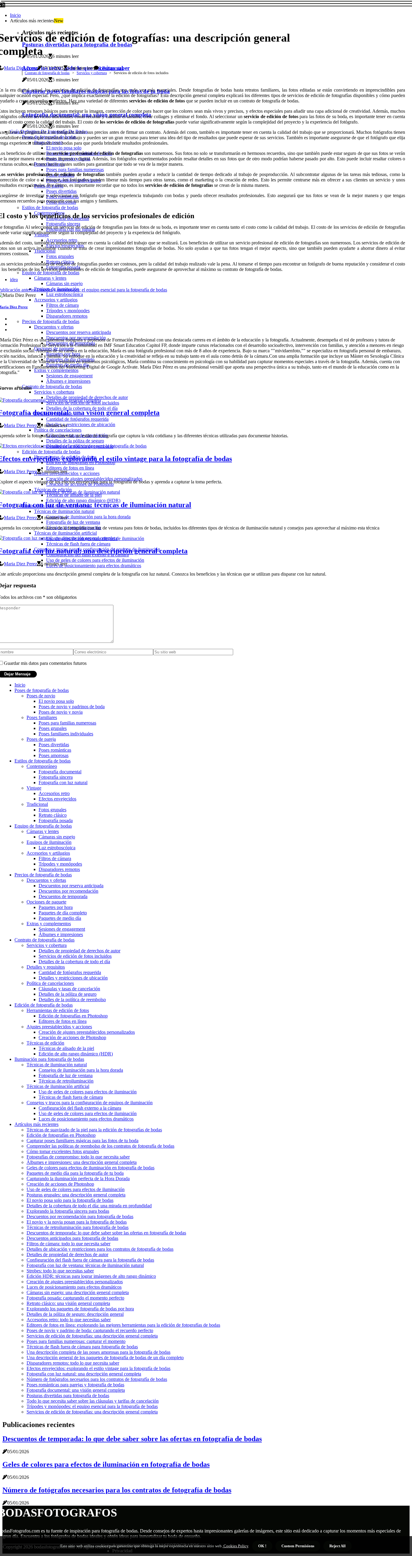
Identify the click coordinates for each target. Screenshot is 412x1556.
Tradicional (37, 804)
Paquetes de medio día (60, 918)
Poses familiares (42, 717)
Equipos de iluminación (49, 842)
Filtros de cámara (55, 858)
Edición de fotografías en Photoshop (73, 1015)
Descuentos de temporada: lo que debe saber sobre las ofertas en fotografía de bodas (106, 1232)
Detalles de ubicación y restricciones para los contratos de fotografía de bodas (100, 1249)
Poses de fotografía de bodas (41, 690)
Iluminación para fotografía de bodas (49, 1059)
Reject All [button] (337, 1546)
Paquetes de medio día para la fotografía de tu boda (75, 1173)
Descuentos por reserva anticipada (71, 885)
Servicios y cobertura (92, 73)
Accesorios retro (54, 793)
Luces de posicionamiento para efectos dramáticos (86, 1118)
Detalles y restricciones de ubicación (73, 977)
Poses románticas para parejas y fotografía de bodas (75, 1384)
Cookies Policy (235, 1546)
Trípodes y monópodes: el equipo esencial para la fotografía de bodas (92, 1406)
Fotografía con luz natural (63, 782)
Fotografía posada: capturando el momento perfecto (75, 1297)
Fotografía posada (56, 820)
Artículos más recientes (36, 1124)
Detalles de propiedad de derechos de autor (79, 950)
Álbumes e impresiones (61, 934)
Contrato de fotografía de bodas (47, 73)
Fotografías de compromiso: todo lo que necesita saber (78, 1156)
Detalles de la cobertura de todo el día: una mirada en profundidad (89, 1205)
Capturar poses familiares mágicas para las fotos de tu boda (82, 1140)
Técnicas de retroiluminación (66, 1080)
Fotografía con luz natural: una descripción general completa (84, 1373)
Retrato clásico (53, 815)
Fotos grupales (52, 809)
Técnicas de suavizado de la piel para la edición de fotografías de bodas (94, 1129)
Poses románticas (55, 750)
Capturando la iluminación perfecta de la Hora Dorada (78, 1178)
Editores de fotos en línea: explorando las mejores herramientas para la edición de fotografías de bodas (123, 1325)
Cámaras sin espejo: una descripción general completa (78, 1292)
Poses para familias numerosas (67, 722)
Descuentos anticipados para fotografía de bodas (72, 1238)
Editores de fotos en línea (63, 1021)
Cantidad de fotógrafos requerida (70, 972)
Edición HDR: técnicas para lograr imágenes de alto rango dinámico (91, 1276)
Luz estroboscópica (57, 847)
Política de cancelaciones (50, 983)
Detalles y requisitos (46, 967)
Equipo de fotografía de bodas (43, 825)
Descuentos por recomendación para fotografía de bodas (80, 1216)
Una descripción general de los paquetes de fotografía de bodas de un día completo (105, 1357)
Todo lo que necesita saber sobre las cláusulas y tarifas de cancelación (93, 1401)
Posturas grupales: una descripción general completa (76, 1194)
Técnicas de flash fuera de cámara (71, 1097)
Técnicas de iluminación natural (57, 1064)
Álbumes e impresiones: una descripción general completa (82, 1162)
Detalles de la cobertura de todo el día (74, 961)
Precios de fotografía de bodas (43, 874)
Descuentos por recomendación (68, 891)
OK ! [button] (262, 1546)
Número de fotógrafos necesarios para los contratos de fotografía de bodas (97, 1379)
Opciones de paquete (46, 901)
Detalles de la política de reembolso (72, 999)
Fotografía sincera (56, 777)
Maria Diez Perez (20, 68)
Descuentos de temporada (63, 896)
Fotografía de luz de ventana (66, 1075)
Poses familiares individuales (66, 733)
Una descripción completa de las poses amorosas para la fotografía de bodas (98, 1352)
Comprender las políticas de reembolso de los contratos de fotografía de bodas (100, 1146)
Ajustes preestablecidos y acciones (59, 1026)
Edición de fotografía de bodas (43, 1004)
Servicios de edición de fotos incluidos (75, 956)
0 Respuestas (111, 68)
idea (14, 279)
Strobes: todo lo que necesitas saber (60, 1270)
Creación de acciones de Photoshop (72, 1037)
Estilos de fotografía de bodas (42, 760)
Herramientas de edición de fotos (58, 1010)
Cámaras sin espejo (57, 836)
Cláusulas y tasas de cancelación (69, 988)
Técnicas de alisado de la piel (66, 1048)
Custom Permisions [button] (297, 1546)
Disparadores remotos (59, 869)
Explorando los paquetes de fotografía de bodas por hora (80, 1308)
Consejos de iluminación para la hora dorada (81, 1070)
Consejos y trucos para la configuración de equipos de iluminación (90, 1102)
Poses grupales (53, 728)
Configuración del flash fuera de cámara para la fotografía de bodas (90, 1259)
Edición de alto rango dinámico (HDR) (76, 1053)
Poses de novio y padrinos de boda (72, 706)
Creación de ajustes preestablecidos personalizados (87, 1032)
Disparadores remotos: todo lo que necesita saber (73, 1363)
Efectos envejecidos (57, 798)
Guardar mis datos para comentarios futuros (45, 663)
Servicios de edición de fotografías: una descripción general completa (92, 1335)
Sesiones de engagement (62, 929)
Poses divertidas (54, 744)
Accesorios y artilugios (48, 853)
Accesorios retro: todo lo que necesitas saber (69, 1319)
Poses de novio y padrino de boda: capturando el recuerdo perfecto (90, 1330)
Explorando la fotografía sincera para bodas (68, 1211)
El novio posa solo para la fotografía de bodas (70, 1200)
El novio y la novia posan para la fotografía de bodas (77, 1221)
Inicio (15, 15)
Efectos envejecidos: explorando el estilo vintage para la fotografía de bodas (98, 1368)
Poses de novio (41, 695)
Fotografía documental (60, 771)
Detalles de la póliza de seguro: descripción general (75, 1314)
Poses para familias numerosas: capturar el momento (76, 1341)
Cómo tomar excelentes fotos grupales (63, 1151)
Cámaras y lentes (43, 831)
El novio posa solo (56, 701)
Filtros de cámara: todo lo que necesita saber (68, 1243)
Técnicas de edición (45, 1042)
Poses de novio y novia (61, 712)
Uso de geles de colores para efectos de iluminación (88, 1091)
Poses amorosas (53, 755)
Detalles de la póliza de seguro (68, 994)
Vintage (34, 788)
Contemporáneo (42, 766)
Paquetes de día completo (63, 912)
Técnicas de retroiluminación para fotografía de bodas (77, 1227)
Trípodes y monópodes (60, 863)
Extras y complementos (49, 923)
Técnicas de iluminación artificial (58, 1086)
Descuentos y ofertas (46, 880)
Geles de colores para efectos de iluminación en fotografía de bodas (90, 1167)
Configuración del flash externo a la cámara (80, 1108)
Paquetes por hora (56, 907)
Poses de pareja (41, 739)
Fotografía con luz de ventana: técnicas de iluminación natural (85, 1265)
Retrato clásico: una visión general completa (68, 1303)
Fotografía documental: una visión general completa (76, 1390)
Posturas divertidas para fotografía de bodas (68, 1395)
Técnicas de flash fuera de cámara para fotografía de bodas (82, 1346)
